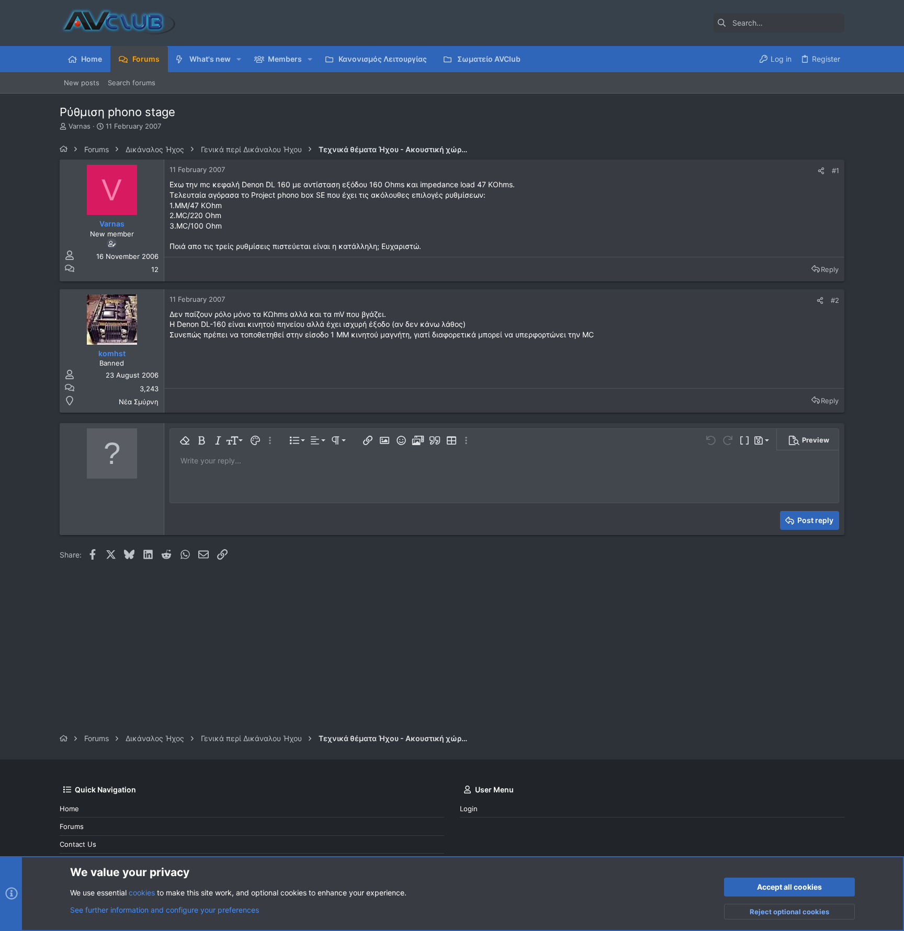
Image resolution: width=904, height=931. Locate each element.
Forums (72, 826)
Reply (830, 269)
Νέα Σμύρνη (139, 402)
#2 (835, 300)
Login (469, 808)
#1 (835, 170)
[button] (239, 59)
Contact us (78, 844)
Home (69, 808)
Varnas (80, 126)
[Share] (821, 171)
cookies (142, 892)
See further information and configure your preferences (164, 909)
